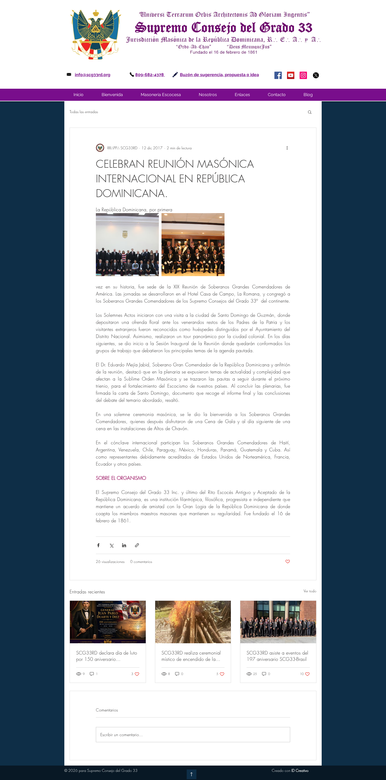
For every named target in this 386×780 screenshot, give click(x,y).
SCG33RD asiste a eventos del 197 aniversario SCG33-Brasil (277, 656)
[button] (161, 95)
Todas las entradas (84, 111)
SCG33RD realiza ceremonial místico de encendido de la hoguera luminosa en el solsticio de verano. (191, 656)
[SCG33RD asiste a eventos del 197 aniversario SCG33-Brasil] (278, 622)
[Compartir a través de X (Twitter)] (111, 545)
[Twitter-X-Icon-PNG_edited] (316, 75)
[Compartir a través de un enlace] (136, 545)
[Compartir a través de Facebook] (98, 545)
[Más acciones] (287, 148)
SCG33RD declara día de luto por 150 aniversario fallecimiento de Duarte (106, 656)
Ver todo (310, 590)
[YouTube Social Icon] (290, 75)
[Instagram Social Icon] (303, 75)
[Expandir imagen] (127, 244)
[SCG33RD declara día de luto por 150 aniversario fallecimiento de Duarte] (108, 622)
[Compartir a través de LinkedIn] (124, 545)
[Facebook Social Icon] (278, 75)
